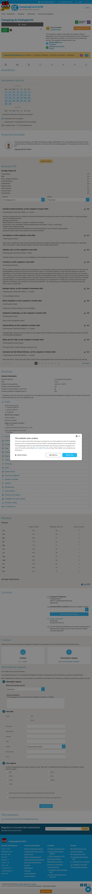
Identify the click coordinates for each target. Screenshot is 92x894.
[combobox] (76, 436)
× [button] (79, 436)
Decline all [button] (53, 455)
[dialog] (46, 447)
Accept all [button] (70, 455)
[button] (21, 455)
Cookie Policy (42, 448)
